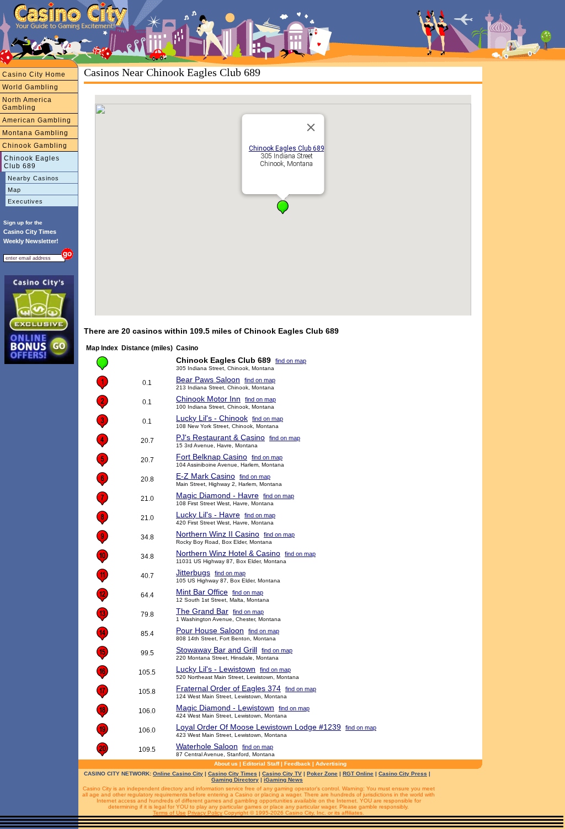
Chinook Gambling (34, 145)
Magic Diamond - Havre (217, 495)
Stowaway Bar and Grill (216, 649)
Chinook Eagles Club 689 (32, 162)
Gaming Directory (235, 780)
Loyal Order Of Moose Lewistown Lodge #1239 (258, 727)
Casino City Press (403, 774)
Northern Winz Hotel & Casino (228, 553)
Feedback (297, 764)
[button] (282, 207)
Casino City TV (282, 774)
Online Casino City (178, 774)
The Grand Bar (202, 611)
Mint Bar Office (202, 591)
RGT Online (358, 774)
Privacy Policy (205, 813)
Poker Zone (322, 774)
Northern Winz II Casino (217, 534)
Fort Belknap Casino (211, 456)
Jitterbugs (193, 572)
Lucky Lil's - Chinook (212, 418)
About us (226, 764)
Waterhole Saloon (207, 746)
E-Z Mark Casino (205, 476)
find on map (290, 360)
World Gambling (30, 87)
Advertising (331, 764)
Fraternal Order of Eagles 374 (228, 688)
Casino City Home (34, 74)
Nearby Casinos (33, 178)
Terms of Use (169, 813)
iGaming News (283, 780)
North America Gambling (27, 103)
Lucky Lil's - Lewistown (215, 669)
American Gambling (36, 120)
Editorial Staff (261, 764)
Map (14, 189)
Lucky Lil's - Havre (208, 514)
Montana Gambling (35, 133)
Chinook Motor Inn (208, 398)
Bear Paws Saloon (208, 379)
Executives (25, 201)
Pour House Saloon (210, 630)
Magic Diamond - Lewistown (225, 707)
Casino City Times (232, 774)
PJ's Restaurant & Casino (220, 437)
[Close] (311, 127)
